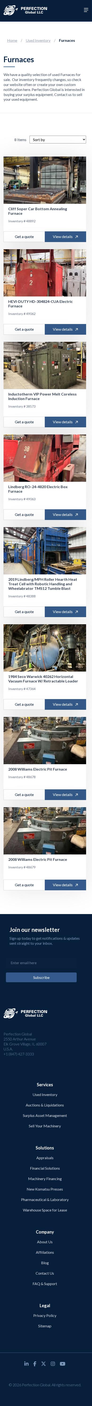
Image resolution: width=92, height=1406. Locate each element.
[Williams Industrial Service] (45, 740)
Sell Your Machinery (45, 1126)
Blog (45, 1262)
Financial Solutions (45, 1168)
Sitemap (44, 1326)
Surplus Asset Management (45, 1115)
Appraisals (45, 1157)
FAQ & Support (45, 1283)
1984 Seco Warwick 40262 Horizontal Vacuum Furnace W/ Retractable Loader (43, 678)
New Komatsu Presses (45, 1189)
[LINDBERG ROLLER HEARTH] (45, 551)
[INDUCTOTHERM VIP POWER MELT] (45, 365)
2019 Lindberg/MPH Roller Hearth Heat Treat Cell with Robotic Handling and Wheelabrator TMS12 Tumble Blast (42, 584)
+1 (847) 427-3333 (19, 1054)
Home (12, 40)
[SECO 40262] (45, 648)
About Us (45, 1241)
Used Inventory (38, 40)
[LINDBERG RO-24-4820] (45, 458)
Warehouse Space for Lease (45, 1210)
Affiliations (45, 1252)
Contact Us (45, 1273)
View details (63, 236)
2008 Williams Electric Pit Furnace (37, 769)
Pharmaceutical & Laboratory (45, 1199)
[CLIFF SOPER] (45, 180)
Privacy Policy (44, 1315)
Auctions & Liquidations (45, 1105)
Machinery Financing (45, 1178)
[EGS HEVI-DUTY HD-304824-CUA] (45, 273)
